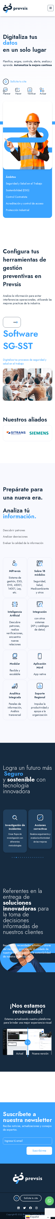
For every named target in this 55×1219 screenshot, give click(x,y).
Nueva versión (40, 1054)
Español (34, 1217)
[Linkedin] (18, 1207)
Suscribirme (39, 1151)
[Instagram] (36, 1207)
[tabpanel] (15, 831)
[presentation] (12, 857)
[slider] (28, 1042)
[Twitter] (24, 1207)
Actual (19, 1054)
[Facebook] (30, 1207)
